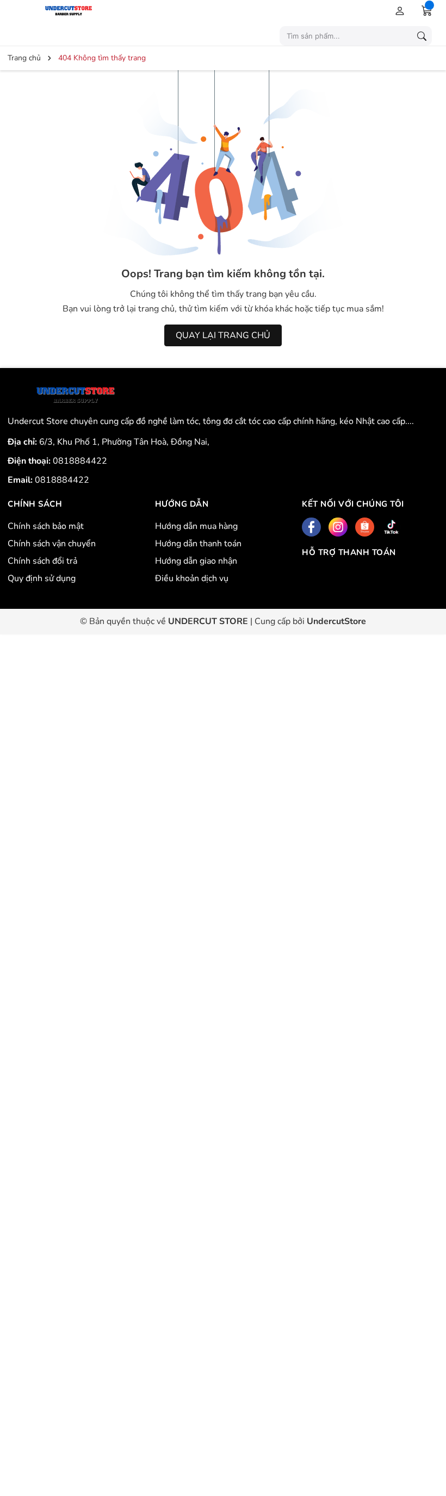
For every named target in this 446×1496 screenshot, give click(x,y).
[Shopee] (364, 527)
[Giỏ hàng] (427, 10)
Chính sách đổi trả (42, 561)
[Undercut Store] (95, 10)
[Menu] (17, 10)
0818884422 (80, 461)
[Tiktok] (391, 527)
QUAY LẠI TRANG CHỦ (223, 335)
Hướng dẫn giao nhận (196, 561)
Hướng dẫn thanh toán (198, 544)
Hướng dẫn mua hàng (196, 526)
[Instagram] (338, 527)
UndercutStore (336, 621)
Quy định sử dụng (42, 578)
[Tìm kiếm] (421, 36)
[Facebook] (311, 527)
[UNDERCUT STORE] (75, 395)
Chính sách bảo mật (46, 526)
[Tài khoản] (397, 10)
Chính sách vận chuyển (52, 544)
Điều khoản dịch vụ (191, 578)
